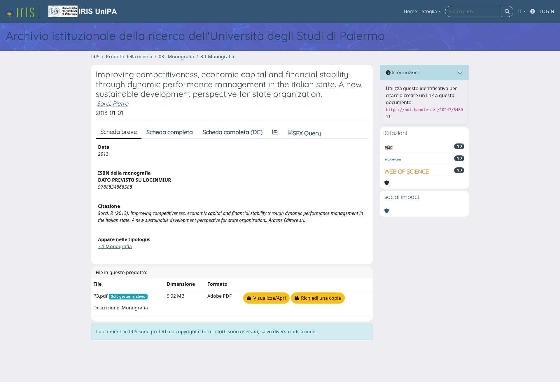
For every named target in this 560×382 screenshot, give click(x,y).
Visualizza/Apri (268, 298)
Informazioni (405, 72)
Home (410, 11)
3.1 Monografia (217, 56)
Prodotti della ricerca (129, 56)
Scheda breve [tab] (118, 131)
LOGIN (547, 11)
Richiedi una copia (320, 298)
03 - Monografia (176, 56)
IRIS (95, 56)
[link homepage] (21, 11)
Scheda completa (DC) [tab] (232, 132)
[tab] (275, 132)
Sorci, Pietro (112, 103)
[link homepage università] (83, 11)
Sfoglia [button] (429, 11)
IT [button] (520, 11)
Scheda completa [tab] (169, 132)
